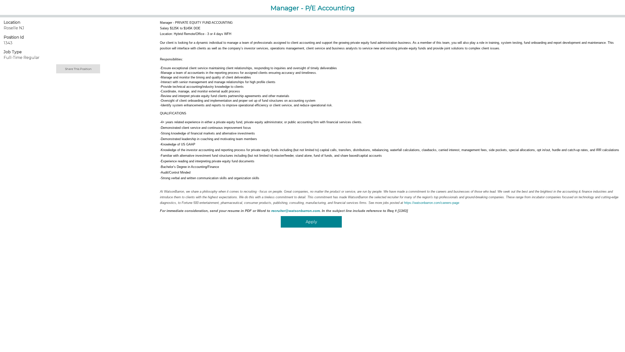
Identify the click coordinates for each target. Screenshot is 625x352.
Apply (311, 222)
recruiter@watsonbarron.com (295, 211)
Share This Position (78, 69)
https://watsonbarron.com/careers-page (431, 203)
